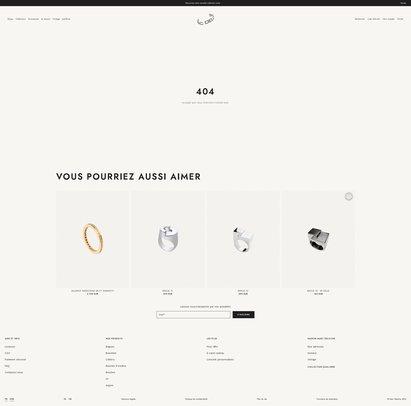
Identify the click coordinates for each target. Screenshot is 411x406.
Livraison (10, 346)
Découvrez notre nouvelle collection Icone (202, 3)
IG (65, 399)
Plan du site (262, 399)
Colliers (110, 359)
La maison (45, 19)
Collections (21, 19)
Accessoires (33, 19)
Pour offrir (212, 346)
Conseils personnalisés (220, 359)
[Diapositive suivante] (126, 239)
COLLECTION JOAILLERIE (321, 366)
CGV (7, 353)
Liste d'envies (374, 19)
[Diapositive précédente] (59, 239)
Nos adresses (316, 346)
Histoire (312, 353)
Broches (110, 372)
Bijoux (10, 19)
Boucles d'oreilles (116, 366)
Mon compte (388, 19)
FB (70, 399)
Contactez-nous (14, 372)
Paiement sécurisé (15, 359)
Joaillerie (66, 19)
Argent (109, 385)
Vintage (56, 19)
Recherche (360, 19)
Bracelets (111, 353)
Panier (400, 19)
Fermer (403, 3)
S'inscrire (243, 314)
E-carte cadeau (215, 353)
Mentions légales (128, 399)
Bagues (110, 346)
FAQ (7, 366)
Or (107, 379)
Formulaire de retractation (327, 399)
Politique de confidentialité (196, 399)
